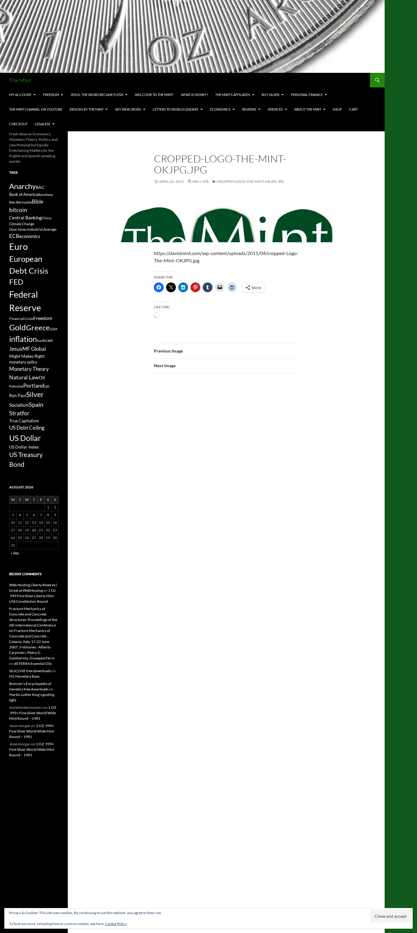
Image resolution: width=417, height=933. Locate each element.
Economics (220, 109)
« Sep (15, 553)
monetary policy (23, 362)
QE (46, 386)
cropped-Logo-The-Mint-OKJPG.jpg (250, 181)
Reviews (249, 109)
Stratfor (19, 413)
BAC (40, 187)
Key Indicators (128, 109)
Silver (35, 394)
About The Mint (307, 109)
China (46, 218)
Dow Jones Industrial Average (32, 229)
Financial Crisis (21, 318)
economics (29, 236)
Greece (38, 327)
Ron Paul (17, 395)
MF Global (34, 349)
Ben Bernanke (20, 202)
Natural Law (23, 377)
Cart (353, 109)
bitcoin (18, 209)
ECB (14, 236)
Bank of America (23, 194)
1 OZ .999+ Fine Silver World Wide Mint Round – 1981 (32, 713)
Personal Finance (307, 95)
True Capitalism (24, 420)
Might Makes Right (27, 356)
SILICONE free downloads (30, 671)
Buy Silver (270, 95)
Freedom (51, 95)
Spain (36, 404)
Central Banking (25, 217)
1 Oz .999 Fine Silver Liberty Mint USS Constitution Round (32, 596)
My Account (20, 95)
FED (16, 282)
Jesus (15, 348)
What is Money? (194, 95)
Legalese (42, 124)
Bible (37, 201)
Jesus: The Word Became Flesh (97, 95)
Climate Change (21, 224)
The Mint (20, 80)
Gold (17, 327)
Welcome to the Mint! (154, 95)
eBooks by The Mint (86, 109)
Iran (40, 340)
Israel (48, 340)
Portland (33, 385)
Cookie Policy (116, 923)
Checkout (18, 124)
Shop (337, 109)
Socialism (19, 405)
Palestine (16, 386)
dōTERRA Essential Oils (33, 663)
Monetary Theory (29, 369)
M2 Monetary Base (24, 676)
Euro (18, 246)
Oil (41, 377)
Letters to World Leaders (175, 109)
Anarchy (22, 186)
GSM (53, 329)
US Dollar (25, 437)
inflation (23, 339)
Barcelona (45, 195)
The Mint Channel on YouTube (35, 109)
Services (275, 109)
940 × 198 (200, 181)
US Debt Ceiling (27, 427)
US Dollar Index (24, 446)
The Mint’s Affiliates (232, 95)
